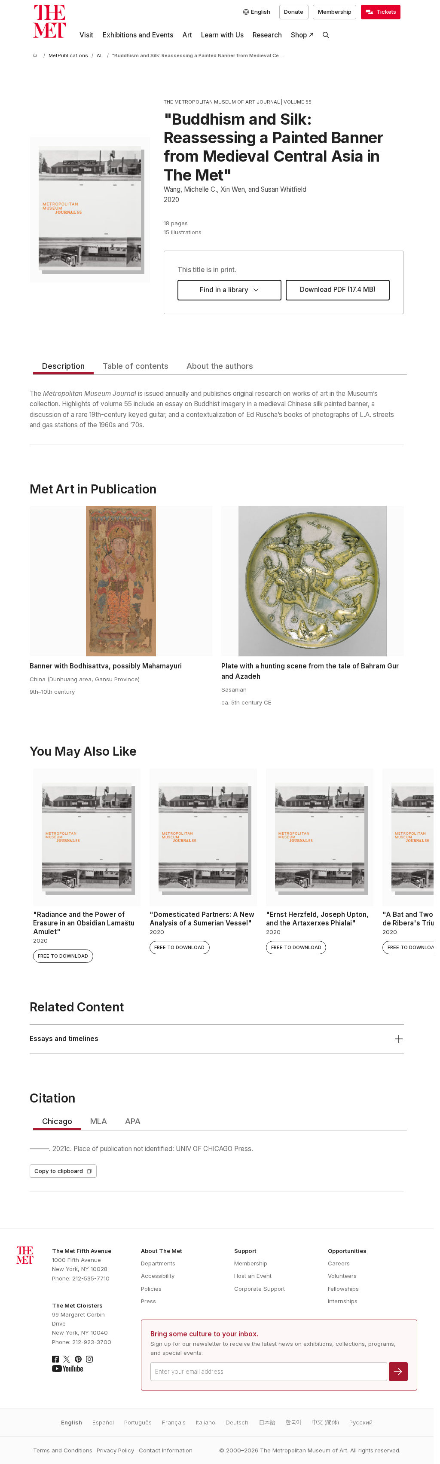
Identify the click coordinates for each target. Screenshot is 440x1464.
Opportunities (347, 1250)
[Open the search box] (326, 35)
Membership (334, 11)
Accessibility (157, 1275)
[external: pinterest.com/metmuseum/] (78, 1359)
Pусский (361, 1422)
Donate (293, 11)
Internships (343, 1301)
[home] (36, 56)
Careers (339, 1263)
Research (267, 35)
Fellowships (343, 1288)
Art (187, 35)
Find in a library (224, 290)
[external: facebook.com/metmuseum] (55, 1359)
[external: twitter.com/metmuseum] (66, 1359)
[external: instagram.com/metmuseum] (89, 1359)
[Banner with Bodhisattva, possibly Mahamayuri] (121, 581)
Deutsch (237, 1422)
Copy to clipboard (58, 1170)
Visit (86, 35)
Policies (151, 1288)
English (71, 1422)
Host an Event (253, 1275)
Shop (299, 35)
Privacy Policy (115, 1450)
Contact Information (165, 1450)
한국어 (293, 1422)
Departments (158, 1263)
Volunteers (342, 1275)
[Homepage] (49, 21)
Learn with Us (222, 35)
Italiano (205, 1422)
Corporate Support (259, 1288)
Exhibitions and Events (138, 35)
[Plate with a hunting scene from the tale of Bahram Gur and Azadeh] (312, 581)
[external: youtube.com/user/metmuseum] (67, 1368)
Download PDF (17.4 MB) (338, 289)
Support (245, 1250)
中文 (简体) (325, 1422)
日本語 (267, 1422)
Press (148, 1301)
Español (103, 1422)
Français (174, 1422)
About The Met (161, 1250)
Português (138, 1422)
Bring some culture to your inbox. (204, 1334)
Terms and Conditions (62, 1450)
